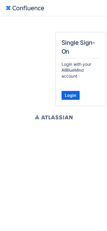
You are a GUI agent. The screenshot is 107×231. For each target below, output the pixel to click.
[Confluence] (25, 8)
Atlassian (54, 117)
